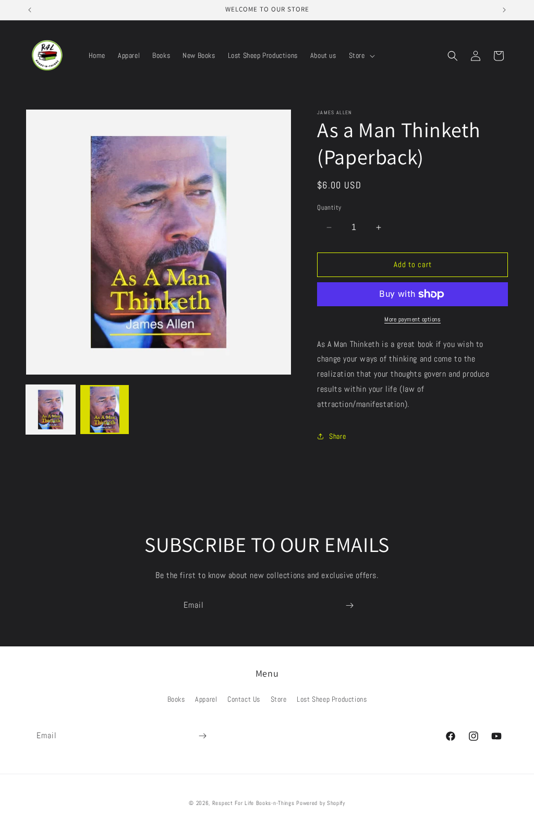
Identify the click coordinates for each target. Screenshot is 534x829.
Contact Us (243, 699)
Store (279, 699)
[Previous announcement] (29, 10)
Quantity (329, 207)
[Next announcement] (504, 10)
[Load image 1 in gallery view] (50, 409)
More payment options (412, 319)
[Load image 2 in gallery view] (104, 409)
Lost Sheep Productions (332, 699)
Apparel (206, 699)
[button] (361, 55)
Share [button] (337, 436)
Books (176, 699)
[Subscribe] (349, 605)
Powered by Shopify (320, 803)
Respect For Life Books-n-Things (253, 803)
